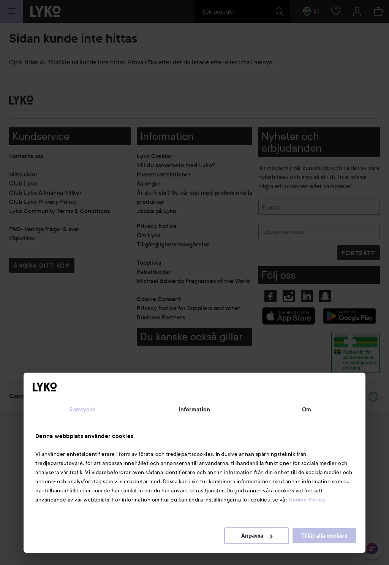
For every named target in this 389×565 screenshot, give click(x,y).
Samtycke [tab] (82, 409)
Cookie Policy (307, 500)
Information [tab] (194, 409)
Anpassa (252, 535)
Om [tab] (306, 409)
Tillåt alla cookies (324, 535)
